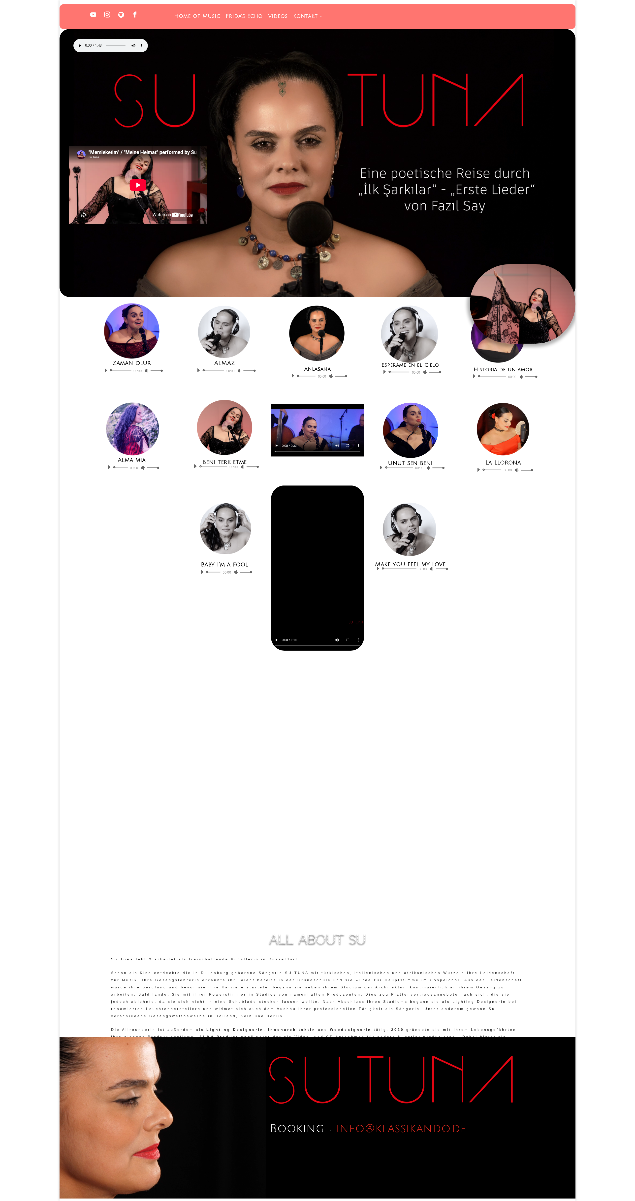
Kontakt (305, 17)
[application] (132, 370)
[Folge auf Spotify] (121, 15)
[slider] (155, 370)
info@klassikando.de (401, 1128)
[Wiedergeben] (105, 370)
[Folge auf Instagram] (107, 15)
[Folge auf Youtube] (93, 15)
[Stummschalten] (147, 371)
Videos (278, 17)
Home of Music (197, 17)
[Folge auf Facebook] (135, 15)
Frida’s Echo (244, 17)
